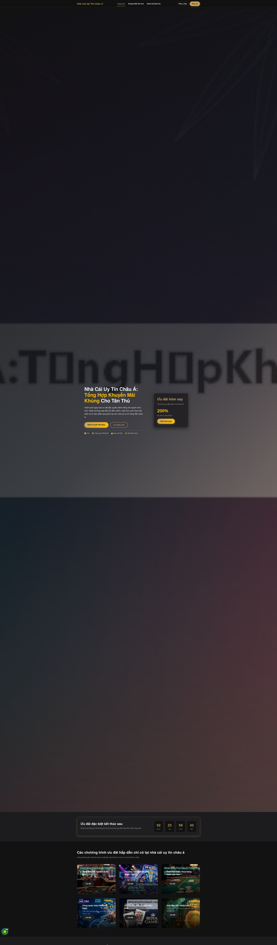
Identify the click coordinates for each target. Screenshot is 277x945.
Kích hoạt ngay (166, 421)
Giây (191, 829)
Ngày (158, 829)
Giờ (169, 829)
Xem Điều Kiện (119, 425)
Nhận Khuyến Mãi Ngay (96, 425)
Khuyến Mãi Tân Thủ (136, 4)
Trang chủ (121, 4)
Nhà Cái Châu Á (90, 3)
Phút (181, 829)
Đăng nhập (183, 4)
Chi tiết (88, 884)
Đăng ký (195, 4)
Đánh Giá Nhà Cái (153, 4)
